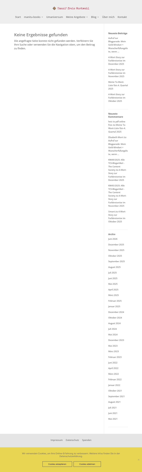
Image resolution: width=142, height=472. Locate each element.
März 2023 (113, 351)
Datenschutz (72, 440)
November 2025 (116, 250)
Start (18, 17)
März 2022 (113, 373)
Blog (93, 17)
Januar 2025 (114, 306)
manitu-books (32, 17)
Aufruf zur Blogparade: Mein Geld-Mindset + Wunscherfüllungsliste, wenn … (118, 45)
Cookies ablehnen (87, 464)
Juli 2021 (112, 407)
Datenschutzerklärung (70, 456)
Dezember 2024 (116, 312)
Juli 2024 (112, 328)
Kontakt (122, 17)
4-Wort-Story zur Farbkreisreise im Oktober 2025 (116, 97)
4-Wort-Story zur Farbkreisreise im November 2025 (116, 73)
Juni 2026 (112, 238)
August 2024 (114, 323)
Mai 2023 (113, 345)
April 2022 (113, 368)
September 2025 (116, 261)
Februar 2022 (115, 379)
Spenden (86, 440)
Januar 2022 (114, 385)
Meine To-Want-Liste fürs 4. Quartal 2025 (118, 85)
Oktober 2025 (115, 255)
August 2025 (114, 267)
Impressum (57, 440)
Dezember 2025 (116, 244)
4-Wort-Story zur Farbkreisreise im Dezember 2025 (116, 60)
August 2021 (114, 401)
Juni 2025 (112, 278)
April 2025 (113, 289)
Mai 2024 (113, 334)
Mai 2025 (113, 283)
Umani (111, 211)
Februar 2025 (115, 300)
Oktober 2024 (115, 317)
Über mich (108, 17)
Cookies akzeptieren (57, 464)
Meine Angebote (75, 17)
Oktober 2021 (115, 390)
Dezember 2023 (116, 340)
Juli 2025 (112, 272)
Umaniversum (54, 17)
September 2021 (116, 396)
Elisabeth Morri (115, 137)
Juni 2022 (112, 362)
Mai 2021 (113, 418)
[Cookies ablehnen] (138, 459)
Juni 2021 (112, 413)
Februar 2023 (115, 357)
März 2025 (113, 295)
